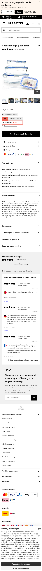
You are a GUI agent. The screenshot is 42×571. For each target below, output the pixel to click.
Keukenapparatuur (7, 37)
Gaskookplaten (7, 465)
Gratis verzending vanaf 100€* (29, 17)
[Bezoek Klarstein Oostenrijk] (8, 526)
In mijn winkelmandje (23, 134)
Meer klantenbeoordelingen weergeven (23, 360)
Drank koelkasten (8, 448)
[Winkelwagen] (38, 23)
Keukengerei (36, 37)
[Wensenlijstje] (33, 23)
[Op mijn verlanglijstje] (39, 45)
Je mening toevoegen (22, 264)
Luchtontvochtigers (8, 427)
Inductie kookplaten (8, 461)
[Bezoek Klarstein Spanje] (26, 526)
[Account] (27, 23)
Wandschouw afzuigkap (10, 457)
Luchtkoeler (6, 452)
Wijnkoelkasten (7, 419)
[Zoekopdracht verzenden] (4, 30)
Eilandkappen (6, 431)
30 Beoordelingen (19, 49)
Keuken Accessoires (23, 37)
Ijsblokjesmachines (8, 444)
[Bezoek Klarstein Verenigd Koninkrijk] (31, 526)
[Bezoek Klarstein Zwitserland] (12, 526)
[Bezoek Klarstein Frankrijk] (17, 526)
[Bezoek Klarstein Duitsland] (3, 526)
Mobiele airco (6, 423)
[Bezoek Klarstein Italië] (22, 526)
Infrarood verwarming (9, 440)
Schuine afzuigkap (8, 435)
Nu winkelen (19, 11)
